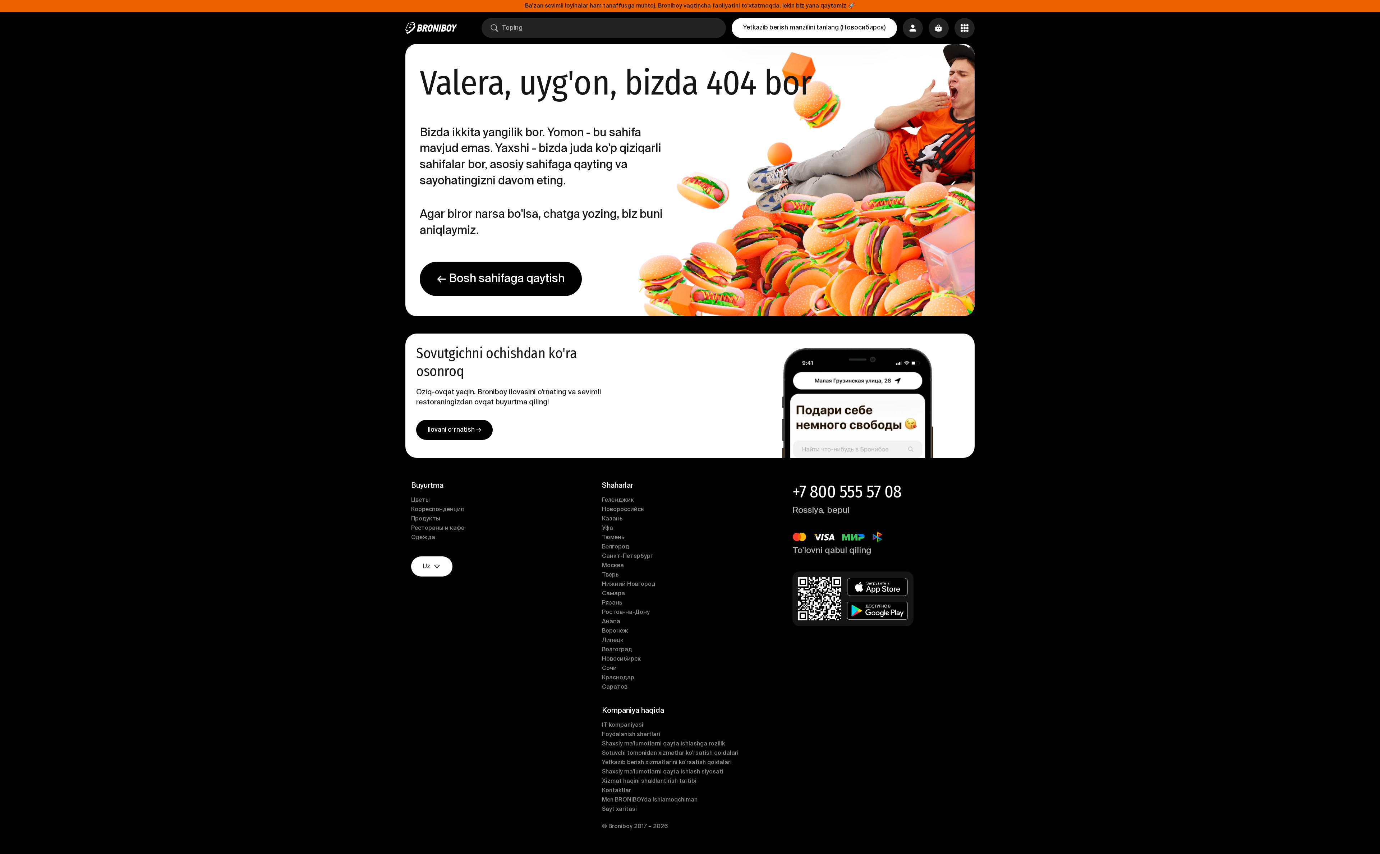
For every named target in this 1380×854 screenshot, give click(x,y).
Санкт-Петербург (627, 556)
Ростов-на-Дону (626, 612)
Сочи (609, 668)
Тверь (610, 575)
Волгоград (617, 650)
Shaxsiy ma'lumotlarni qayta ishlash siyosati (662, 772)
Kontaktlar (616, 791)
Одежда (423, 538)
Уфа (607, 528)
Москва (613, 566)
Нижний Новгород (629, 584)
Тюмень (613, 538)
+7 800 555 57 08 (846, 491)
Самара (613, 594)
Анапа (611, 622)
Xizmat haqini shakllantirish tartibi (649, 781)
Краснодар (618, 678)
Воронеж (615, 631)
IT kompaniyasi (622, 725)
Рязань (612, 603)
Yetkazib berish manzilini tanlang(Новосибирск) (814, 27)
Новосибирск (621, 659)
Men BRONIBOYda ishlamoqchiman (650, 800)
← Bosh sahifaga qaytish (501, 279)
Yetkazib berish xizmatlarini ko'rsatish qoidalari (667, 763)
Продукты (425, 519)
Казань (612, 519)
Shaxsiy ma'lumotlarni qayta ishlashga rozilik (663, 744)
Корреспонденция (437, 510)
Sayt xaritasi (619, 809)
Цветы (420, 500)
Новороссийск (623, 510)
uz (426, 566)
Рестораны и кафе (437, 528)
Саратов (614, 687)
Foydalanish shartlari (631, 735)
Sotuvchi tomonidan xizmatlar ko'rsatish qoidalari (670, 753)
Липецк (613, 640)
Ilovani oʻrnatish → (454, 430)
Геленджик (618, 500)
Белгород (615, 547)
